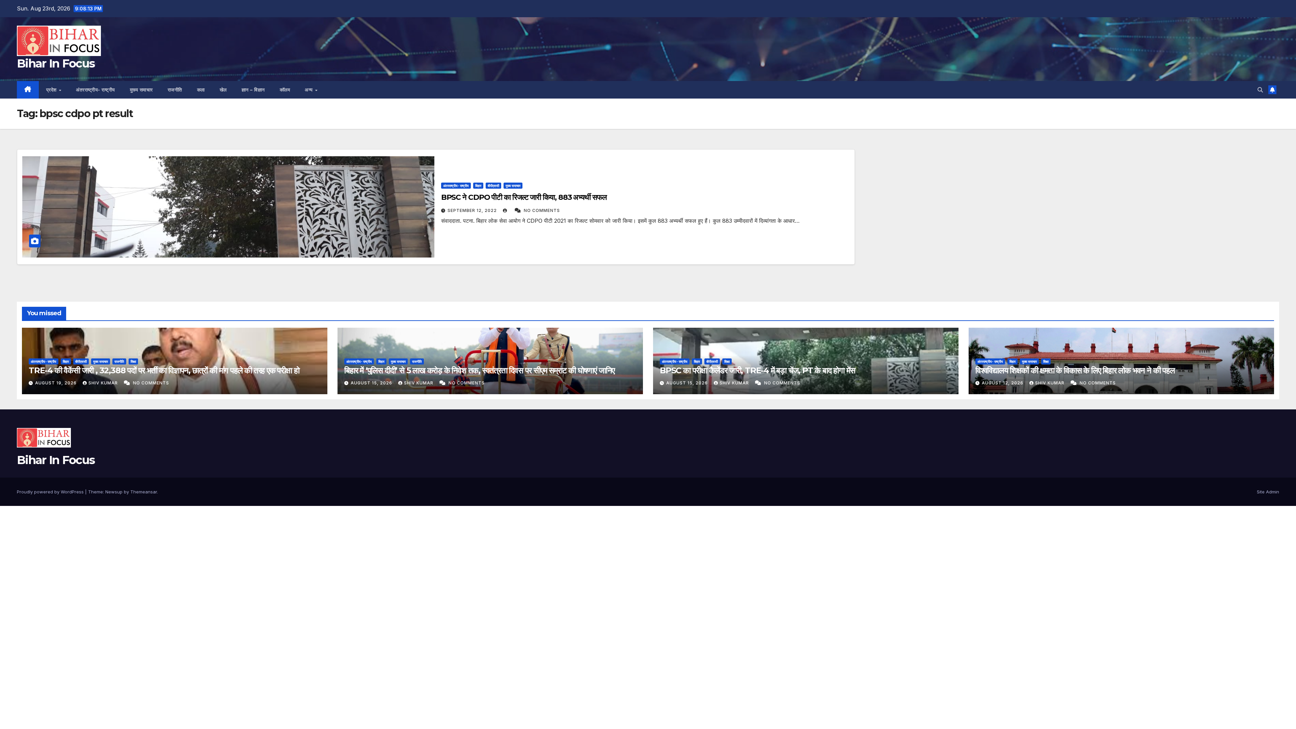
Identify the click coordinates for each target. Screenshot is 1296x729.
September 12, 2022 (473, 210)
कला (201, 90)
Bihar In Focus (55, 63)
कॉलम (285, 90)
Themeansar (143, 491)
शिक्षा (133, 361)
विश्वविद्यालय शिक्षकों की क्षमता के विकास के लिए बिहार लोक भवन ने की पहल (1075, 370)
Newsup (114, 491)
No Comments (542, 210)
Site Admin (1268, 491)
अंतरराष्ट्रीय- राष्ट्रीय (95, 90)
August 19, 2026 (56, 382)
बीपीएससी (493, 186)
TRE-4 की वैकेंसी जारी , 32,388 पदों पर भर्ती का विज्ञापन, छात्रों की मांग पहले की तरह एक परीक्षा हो (164, 370)
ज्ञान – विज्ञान (253, 90)
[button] (1260, 89)
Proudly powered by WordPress (51, 491)
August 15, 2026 (372, 382)
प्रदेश (52, 90)
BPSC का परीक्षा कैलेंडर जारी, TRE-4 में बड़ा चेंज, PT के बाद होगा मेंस (757, 370)
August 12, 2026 (1003, 382)
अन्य (309, 90)
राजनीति (175, 90)
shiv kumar (103, 382)
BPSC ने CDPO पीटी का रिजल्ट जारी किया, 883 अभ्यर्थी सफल (523, 197)
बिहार (478, 186)
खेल (223, 90)
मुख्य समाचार (141, 90)
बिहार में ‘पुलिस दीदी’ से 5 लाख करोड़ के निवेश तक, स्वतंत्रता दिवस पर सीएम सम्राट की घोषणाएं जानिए (479, 370)
